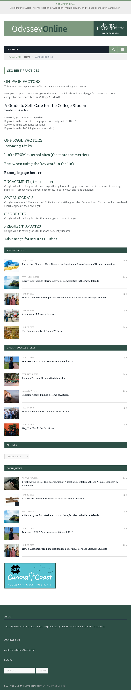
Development (32, 685)
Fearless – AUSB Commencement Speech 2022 (47, 361)
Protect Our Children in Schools (39, 314)
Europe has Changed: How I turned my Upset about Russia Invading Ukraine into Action (68, 264)
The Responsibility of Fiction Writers (42, 330)
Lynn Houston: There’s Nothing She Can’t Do (45, 411)
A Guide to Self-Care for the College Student (46, 105)
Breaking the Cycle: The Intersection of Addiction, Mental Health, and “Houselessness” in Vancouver (65, 7)
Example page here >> (23, 172)
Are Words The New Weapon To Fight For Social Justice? (53, 498)
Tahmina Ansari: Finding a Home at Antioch (45, 394)
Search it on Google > (16, 110)
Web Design (16, 685)
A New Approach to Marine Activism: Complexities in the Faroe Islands (60, 280)
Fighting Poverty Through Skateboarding (44, 377)
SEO (6, 685)
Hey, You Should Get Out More (38, 428)
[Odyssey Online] (65, 28)
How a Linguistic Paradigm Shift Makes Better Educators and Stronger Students (64, 297)
